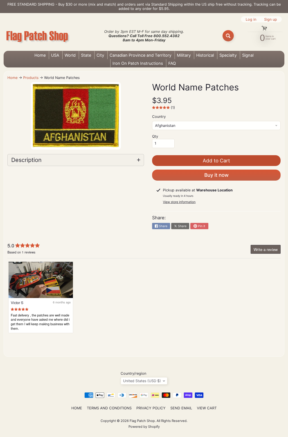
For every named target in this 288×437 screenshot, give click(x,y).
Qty (155, 136)
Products (30, 77)
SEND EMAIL (181, 408)
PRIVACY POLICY (151, 408)
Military (184, 55)
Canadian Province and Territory (140, 55)
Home (40, 55)
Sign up (270, 19)
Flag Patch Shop (142, 421)
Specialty (228, 55)
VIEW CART (207, 408)
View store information (179, 202)
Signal (248, 55)
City (100, 55)
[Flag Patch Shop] (37, 35)
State (86, 55)
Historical (205, 55)
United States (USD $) (142, 381)
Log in (251, 19)
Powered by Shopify (144, 427)
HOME (76, 408)
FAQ (172, 63)
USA (55, 55)
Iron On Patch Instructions (137, 63)
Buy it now (216, 175)
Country (159, 116)
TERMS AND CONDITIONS (109, 408)
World (70, 55)
